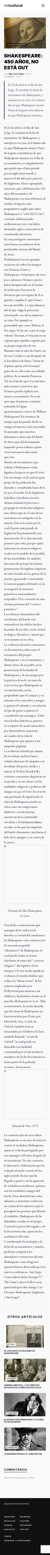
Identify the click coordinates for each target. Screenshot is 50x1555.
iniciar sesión (15, 1478)
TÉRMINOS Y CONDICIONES (17, 1541)
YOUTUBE (24, 1521)
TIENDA (7, 1536)
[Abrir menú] (43, 5)
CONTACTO (9, 1529)
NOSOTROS (9, 1517)
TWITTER (24, 1529)
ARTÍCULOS (9, 1521)
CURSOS (8, 1525)
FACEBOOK (25, 1517)
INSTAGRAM (26, 1525)
